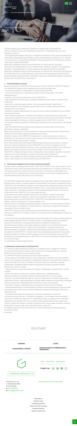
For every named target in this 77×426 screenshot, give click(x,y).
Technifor (50, 361)
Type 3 (42, 361)
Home (6, 12)
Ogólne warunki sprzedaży (38, 406)
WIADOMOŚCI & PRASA (21, 348)
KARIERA (21, 343)
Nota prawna (38, 398)
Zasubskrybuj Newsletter (20, 373)
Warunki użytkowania (38, 411)
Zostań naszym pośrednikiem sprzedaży (52, 348)
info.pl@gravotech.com (15, 390)
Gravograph (60, 361)
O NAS (55, 343)
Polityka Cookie (38, 401)
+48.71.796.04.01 (13, 388)
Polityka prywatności (38, 403)
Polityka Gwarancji (38, 408)
